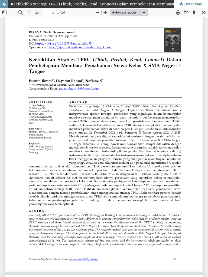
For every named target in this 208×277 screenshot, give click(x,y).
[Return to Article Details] (4, 4)
